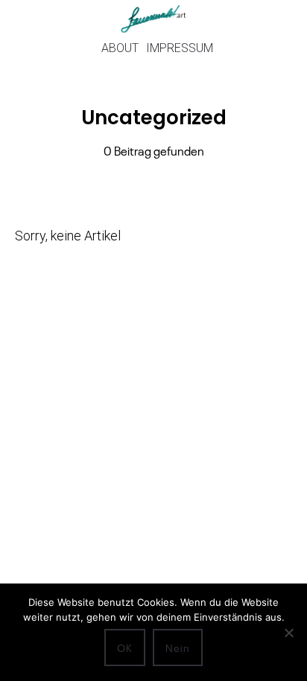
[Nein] (288, 632)
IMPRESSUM (179, 48)
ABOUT (120, 48)
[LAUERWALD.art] (153, 18)
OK (125, 647)
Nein (177, 647)
